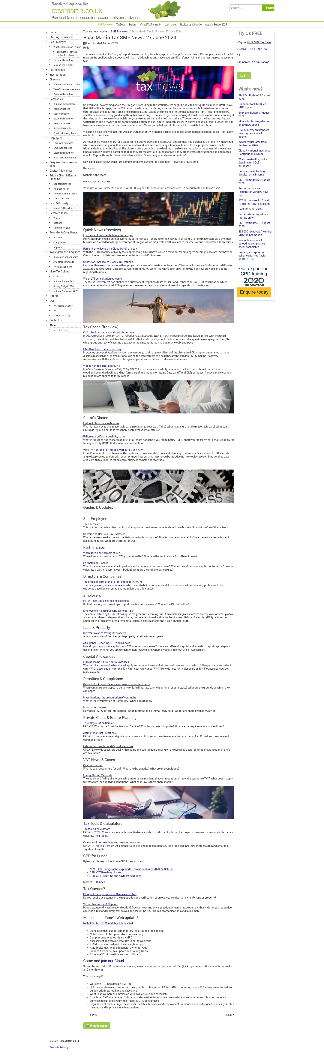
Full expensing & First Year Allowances (106, 662)
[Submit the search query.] (269, 8)
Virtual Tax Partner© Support (100, 904)
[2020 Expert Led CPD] (254, 298)
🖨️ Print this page (96, 1025)
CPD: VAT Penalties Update (105, 872)
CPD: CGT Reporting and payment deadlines (115, 876)
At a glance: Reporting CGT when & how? (107, 643)
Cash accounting (93, 765)
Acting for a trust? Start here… (100, 733)
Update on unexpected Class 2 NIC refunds (108, 262)
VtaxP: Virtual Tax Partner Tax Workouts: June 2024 (113, 450)
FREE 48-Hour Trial (256, 49)
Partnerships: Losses (95, 563)
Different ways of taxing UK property (104, 633)
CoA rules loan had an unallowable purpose (108, 332)
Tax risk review (91, 524)
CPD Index (99, 882)
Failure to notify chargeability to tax (104, 436)
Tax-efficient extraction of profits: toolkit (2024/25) (113, 582)
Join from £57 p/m (249, 62)
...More (134, 954)
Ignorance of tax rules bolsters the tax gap (108, 235)
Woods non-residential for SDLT (101, 366)
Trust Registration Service (98, 723)
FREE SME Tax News (259, 42)
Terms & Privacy (59, 1047)
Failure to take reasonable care (101, 423)
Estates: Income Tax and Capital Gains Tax (108, 746)
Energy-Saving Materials (97, 775)
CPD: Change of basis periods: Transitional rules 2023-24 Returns (135, 869)
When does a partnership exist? (101, 553)
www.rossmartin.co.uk (96, 181)
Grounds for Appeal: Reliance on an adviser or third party (116, 684)
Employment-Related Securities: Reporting (108, 610)
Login (243, 75)
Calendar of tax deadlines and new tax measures (111, 842)
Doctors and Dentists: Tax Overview (104, 534)
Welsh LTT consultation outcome (102, 278)
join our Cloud (112, 960)
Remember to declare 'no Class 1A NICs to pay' (110, 248)
